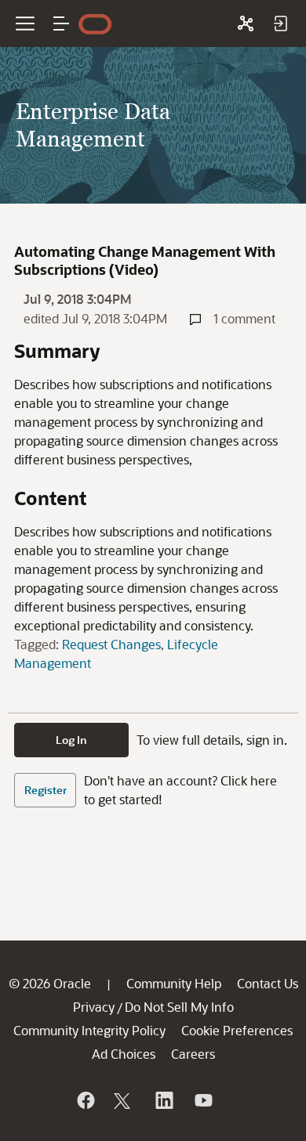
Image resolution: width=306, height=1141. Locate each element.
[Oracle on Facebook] (85, 1100)
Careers (193, 1053)
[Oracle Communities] (245, 23)
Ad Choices (123, 1053)
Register (45, 789)
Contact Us (267, 983)
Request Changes (111, 644)
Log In (71, 739)
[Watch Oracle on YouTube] (202, 1100)
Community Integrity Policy (89, 1030)
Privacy (94, 1006)
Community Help (173, 983)
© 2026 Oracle (50, 983)
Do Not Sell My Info (179, 1006)
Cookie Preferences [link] (237, 1030)
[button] (61, 23)
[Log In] (280, 23)
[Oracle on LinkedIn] (163, 1100)
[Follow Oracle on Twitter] (124, 1100)
